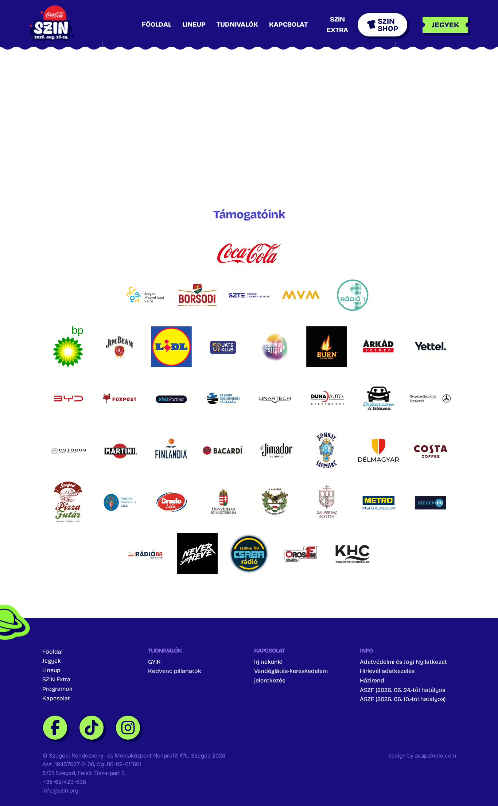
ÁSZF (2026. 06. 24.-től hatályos (402, 689)
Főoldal (156, 24)
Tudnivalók (237, 24)
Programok (57, 688)
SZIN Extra (56, 679)
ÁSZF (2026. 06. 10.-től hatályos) (403, 699)
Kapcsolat (288, 24)
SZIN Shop (388, 25)
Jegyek (51, 660)
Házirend (372, 680)
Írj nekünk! (268, 661)
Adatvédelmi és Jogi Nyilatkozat (403, 661)
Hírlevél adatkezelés (387, 670)
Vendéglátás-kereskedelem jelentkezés (291, 675)
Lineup (194, 24)
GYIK (154, 661)
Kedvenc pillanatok (174, 670)
